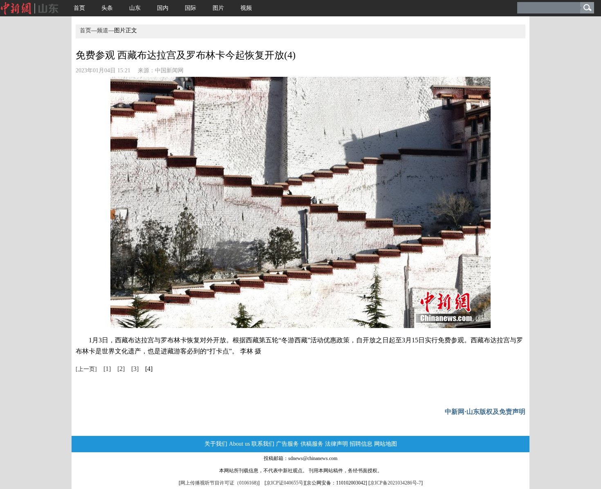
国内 (162, 8)
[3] (135, 368)
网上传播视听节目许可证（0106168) (219, 483)
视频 (246, 8)
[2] (121, 368)
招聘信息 (361, 444)
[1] (107, 368)
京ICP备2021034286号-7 (395, 483)
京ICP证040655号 (284, 483)
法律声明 (336, 444)
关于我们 (215, 444)
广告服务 (287, 444)
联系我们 (262, 444)
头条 (107, 8)
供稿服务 (311, 444)
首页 (79, 8)
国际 (190, 8)
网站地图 (385, 444)
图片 (218, 8)
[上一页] (86, 369)
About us (239, 444)
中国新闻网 (169, 70)
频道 (102, 30)
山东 (135, 8)
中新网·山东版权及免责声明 (485, 411)
